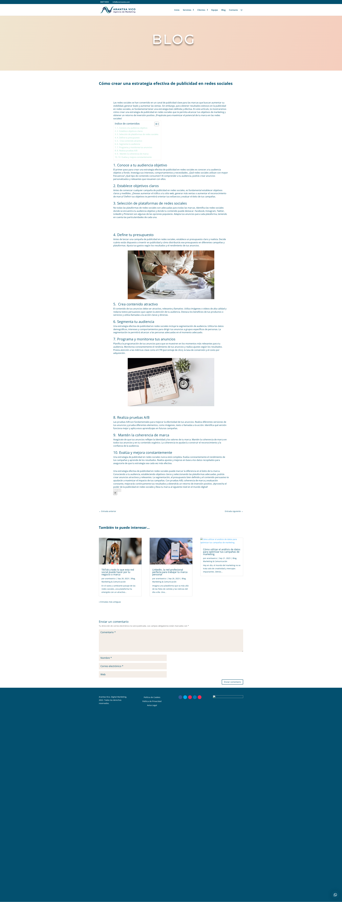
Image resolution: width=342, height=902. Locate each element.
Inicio (176, 10)
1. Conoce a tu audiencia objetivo (132, 127)
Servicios (187, 10)
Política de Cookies (152, 697)
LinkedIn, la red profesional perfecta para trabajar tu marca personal (169, 572)
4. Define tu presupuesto (128, 137)
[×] (335, 895)
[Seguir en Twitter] (185, 697)
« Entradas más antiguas (110, 602)
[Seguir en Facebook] (180, 697)
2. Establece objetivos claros (130, 131)
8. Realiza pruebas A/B (127, 150)
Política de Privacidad (152, 701)
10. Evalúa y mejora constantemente (135, 157)
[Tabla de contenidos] (156, 124)
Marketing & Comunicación (114, 581)
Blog (223, 10)
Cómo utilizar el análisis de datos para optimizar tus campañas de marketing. (221, 552)
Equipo (214, 10)
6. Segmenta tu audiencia (128, 144)
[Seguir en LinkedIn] (195, 697)
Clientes (201, 10)
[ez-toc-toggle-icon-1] (155, 124)
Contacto (233, 10)
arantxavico (110, 578)
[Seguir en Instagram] (190, 697)
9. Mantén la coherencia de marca (132, 153)
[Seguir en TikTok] (199, 697)
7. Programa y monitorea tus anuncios (134, 147)
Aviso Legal (152, 705)
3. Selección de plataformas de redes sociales (137, 134)
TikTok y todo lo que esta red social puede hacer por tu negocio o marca (118, 572)
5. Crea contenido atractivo (129, 140)
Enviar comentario (232, 682)
